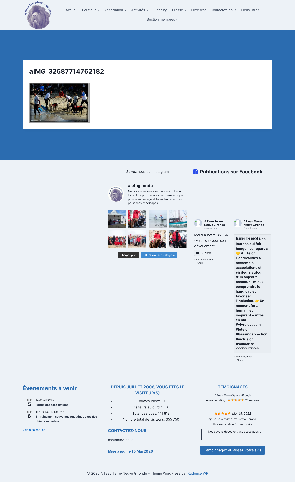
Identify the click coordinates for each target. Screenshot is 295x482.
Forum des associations (52, 404)
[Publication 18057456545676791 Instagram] (158, 239)
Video (206, 253)
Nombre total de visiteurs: (144, 419)
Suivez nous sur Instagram (147, 172)
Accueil (71, 10)
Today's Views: (150, 401)
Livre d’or (198, 10)
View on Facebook (203, 259)
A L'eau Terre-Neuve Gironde (214, 223)
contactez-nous (120, 440)
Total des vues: (145, 413)
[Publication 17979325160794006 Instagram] (137, 239)
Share (200, 262)
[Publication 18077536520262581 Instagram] (117, 239)
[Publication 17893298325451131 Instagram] (117, 219)
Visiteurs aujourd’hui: (149, 407)
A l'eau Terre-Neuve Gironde (232, 395)
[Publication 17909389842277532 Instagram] (178, 239)
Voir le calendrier (34, 429)
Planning (160, 10)
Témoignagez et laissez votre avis (232, 450)
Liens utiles (250, 10)
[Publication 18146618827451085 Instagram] (178, 219)
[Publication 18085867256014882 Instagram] (137, 219)
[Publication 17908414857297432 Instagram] (158, 219)
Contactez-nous (223, 10)
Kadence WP (198, 473)
